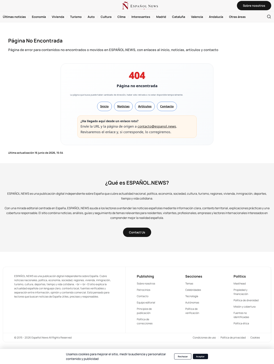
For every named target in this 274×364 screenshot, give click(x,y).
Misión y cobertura (245, 306)
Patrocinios (143, 290)
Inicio (104, 106)
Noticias (123, 106)
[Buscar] (269, 16)
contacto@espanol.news (157, 126)
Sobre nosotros (146, 283)
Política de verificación (192, 311)
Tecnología (191, 296)
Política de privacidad (233, 337)
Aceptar (200, 356)
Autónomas (192, 302)
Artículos (145, 106)
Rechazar (183, 356)
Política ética (241, 323)
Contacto (167, 106)
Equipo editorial (146, 302)
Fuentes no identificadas (241, 315)
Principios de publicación (144, 311)
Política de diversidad (246, 300)
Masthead (240, 283)
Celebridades (193, 290)
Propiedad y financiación (241, 292)
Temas (189, 283)
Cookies (255, 337)
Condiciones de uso (204, 337)
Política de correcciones (144, 321)
